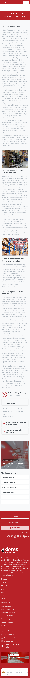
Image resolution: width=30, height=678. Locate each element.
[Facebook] (8, 536)
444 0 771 (5, 2)
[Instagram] (14, 536)
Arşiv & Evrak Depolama (9, 487)
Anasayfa (7, 16)
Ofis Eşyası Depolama (8, 482)
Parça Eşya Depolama (8, 497)
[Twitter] (11, 536)
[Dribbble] (18, 536)
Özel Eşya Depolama (8, 492)
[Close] (27, 672)
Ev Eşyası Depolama (8, 477)
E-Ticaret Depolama (8, 502)
